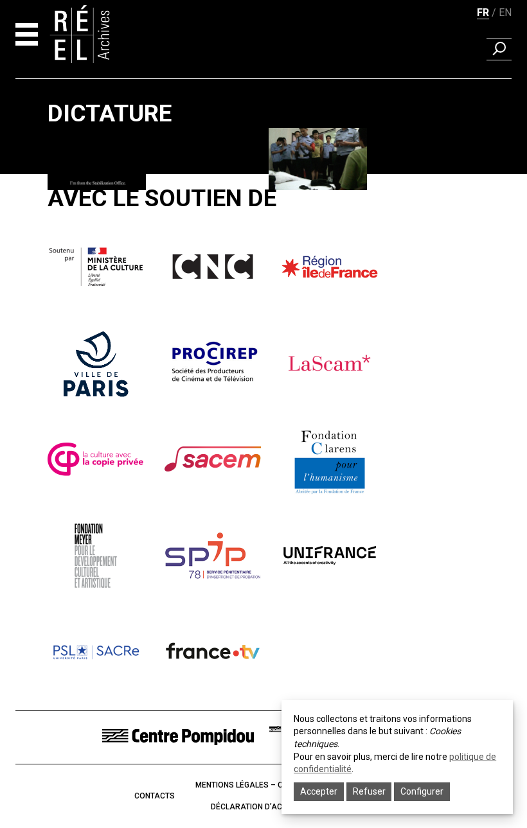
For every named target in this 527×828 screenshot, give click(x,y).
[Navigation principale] (26, 34)
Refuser (369, 791)
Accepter (318, 791)
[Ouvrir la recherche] (499, 49)
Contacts (154, 795)
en (505, 12)
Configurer (421, 791)
